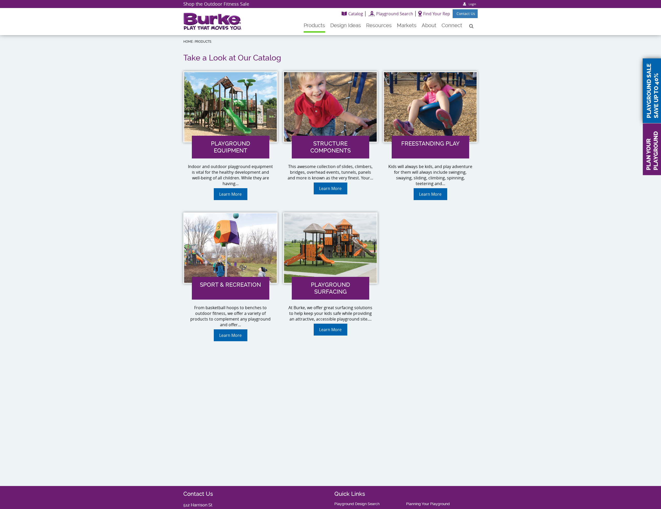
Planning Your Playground (428, 504)
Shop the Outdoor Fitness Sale (216, 4)
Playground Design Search (357, 504)
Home (188, 41)
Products (203, 41)
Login (472, 4)
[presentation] (230, 168)
